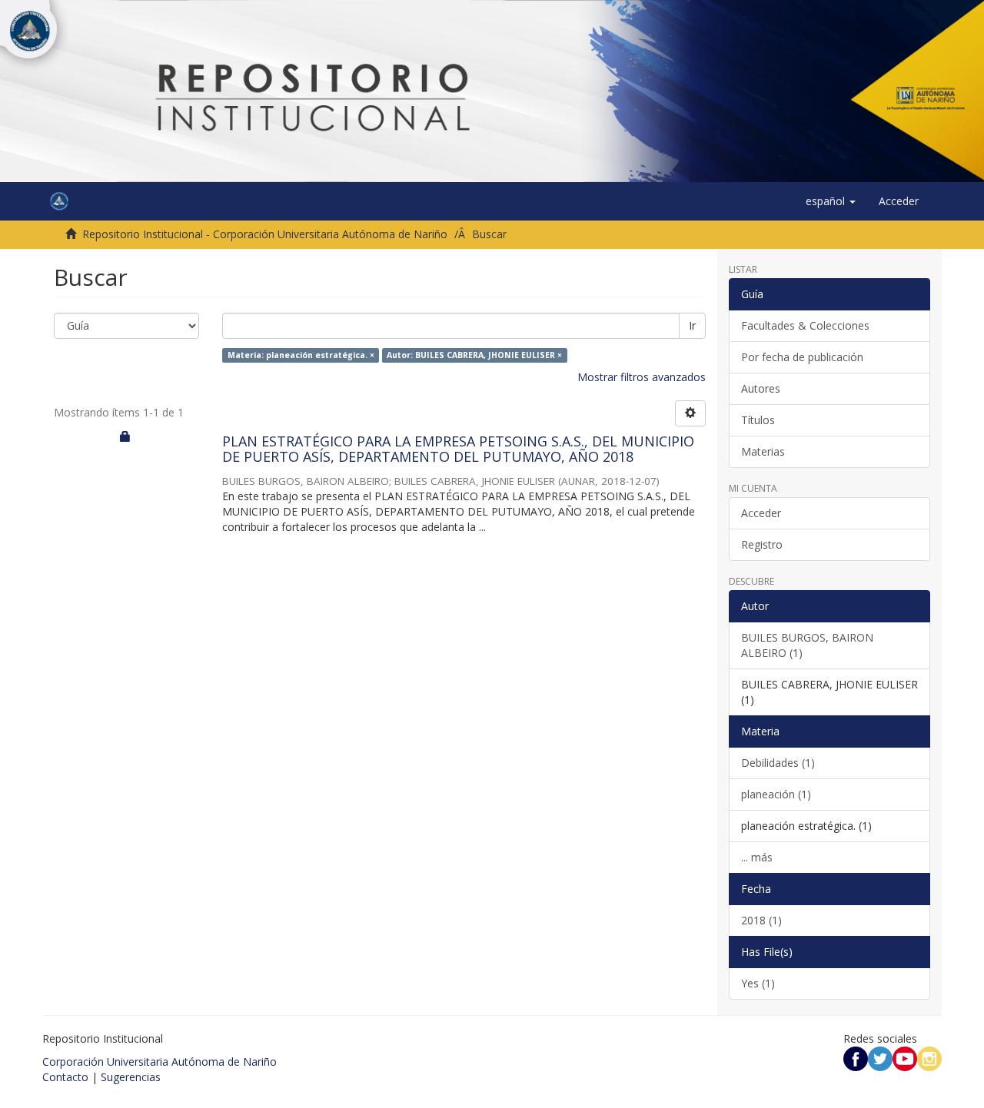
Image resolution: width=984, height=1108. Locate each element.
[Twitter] (880, 1057)
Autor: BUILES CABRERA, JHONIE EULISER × (474, 355)
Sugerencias (131, 1077)
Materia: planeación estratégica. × (301, 355)
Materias (763, 451)
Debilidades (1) (778, 762)
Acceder (761, 513)
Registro (762, 544)
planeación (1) (776, 794)
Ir (692, 325)
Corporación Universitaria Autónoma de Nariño (159, 1061)
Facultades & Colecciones (805, 325)
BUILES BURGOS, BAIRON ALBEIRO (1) (807, 645)
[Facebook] (855, 1057)
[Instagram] (929, 1057)
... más (757, 857)
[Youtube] (905, 1057)
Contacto (65, 1077)
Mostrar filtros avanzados (641, 377)
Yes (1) (758, 983)
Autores (760, 388)
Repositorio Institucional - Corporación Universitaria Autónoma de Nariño (264, 234)
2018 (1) (761, 920)
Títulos (758, 420)
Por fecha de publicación (802, 357)
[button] (830, 201)
